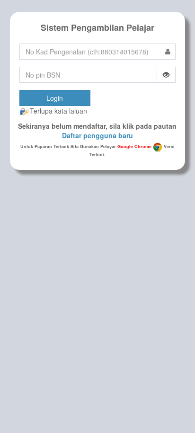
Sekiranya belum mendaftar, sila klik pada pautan (97, 130)
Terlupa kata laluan (58, 110)
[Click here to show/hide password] (166, 75)
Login (54, 98)
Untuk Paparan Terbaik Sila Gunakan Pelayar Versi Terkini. (97, 150)
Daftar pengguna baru (97, 135)
